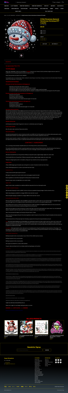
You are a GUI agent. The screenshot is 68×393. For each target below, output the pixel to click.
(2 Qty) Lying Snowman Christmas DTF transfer (41, 336)
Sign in (54, 2)
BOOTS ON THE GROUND (34, 8)
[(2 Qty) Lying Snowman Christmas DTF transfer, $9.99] (41, 327)
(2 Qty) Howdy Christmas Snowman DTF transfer (11, 336)
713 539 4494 (7, 362)
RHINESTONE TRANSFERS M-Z (37, 5)
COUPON (46, 363)
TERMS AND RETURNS (49, 362)
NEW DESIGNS (6, 8)
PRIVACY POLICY (48, 364)
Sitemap (46, 365)
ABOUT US (46, 359)
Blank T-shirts (18, 11)
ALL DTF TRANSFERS (14, 5)
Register (58, 2)
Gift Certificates (37, 382)
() (63, 2)
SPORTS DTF (46, 5)
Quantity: (42, 36)
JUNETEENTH (53, 5)
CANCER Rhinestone (15, 8)
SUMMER (51, 8)
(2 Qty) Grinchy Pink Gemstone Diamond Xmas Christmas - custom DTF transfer (57, 336)
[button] (34, 62)
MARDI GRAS (6, 5)
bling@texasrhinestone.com (10, 363)
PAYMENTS (47, 360)
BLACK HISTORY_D (60, 5)
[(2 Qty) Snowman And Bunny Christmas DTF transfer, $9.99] (26, 327)
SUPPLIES (56, 8)
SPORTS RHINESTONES (44, 8)
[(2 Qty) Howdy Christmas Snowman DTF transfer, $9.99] (11, 327)
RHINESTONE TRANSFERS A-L (25, 5)
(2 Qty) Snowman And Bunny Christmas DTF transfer (26, 336)
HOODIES (62, 8)
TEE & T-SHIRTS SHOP (49, 11)
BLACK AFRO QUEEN (24, 8)
